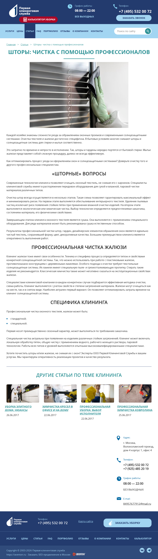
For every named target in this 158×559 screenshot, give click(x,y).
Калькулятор (143, 538)
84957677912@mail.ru (137, 503)
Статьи (37, 538)
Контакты (97, 31)
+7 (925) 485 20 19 (136, 469)
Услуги (9, 31)
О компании (80, 31)
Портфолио (51, 31)
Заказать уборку (127, 523)
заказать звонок (134, 18)
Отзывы (65, 31)
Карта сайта (85, 521)
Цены (20, 31)
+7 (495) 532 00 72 (135, 11)
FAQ (39, 31)
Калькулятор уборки (41, 19)
